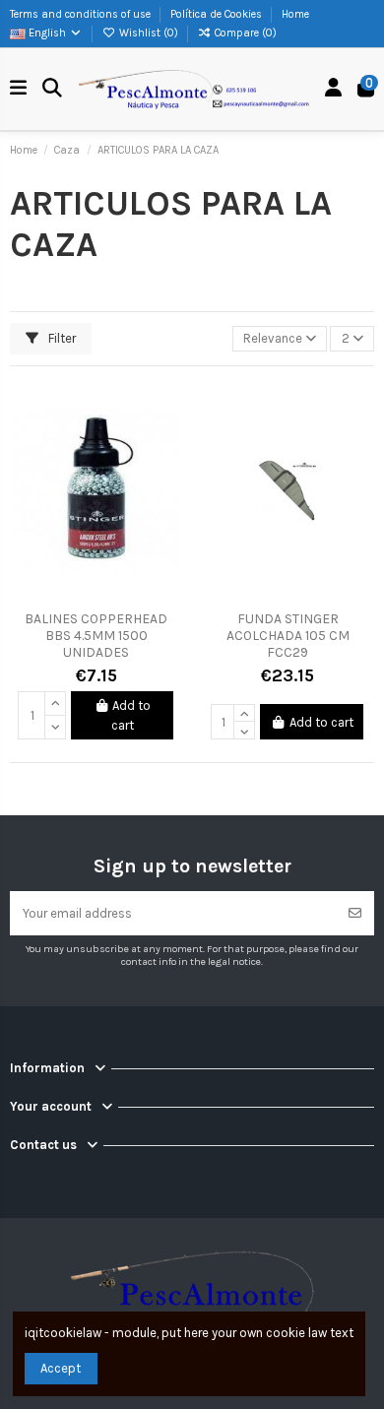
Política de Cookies (217, 14)
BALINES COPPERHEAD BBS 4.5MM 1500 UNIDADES (96, 635)
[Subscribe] (355, 913)
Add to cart (131, 715)
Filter (60, 338)
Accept (60, 1368)
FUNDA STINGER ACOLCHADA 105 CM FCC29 (288, 635)
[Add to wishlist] (168, 407)
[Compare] (168, 440)
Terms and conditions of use (82, 14)
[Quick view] (168, 474)
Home (295, 14)
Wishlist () (148, 33)
